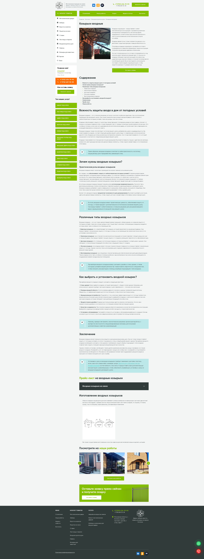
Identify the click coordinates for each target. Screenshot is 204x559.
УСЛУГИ (90, 510)
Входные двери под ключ (66, 145)
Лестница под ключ (64, 111)
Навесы (61, 48)
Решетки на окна (64, 31)
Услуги (114, 13)
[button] (80, 463)
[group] (95, 43)
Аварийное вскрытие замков (97, 514)
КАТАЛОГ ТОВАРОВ (66, 13)
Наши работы (101, 13)
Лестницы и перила (65, 39)
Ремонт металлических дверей (96, 519)
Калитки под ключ (63, 152)
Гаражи (61, 56)
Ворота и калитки (65, 27)
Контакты (142, 13)
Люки (60, 60)
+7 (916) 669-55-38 (121, 6)
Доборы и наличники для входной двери (96, 524)
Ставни (61, 35)
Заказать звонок (140, 4)
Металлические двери (66, 18)
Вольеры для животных (66, 52)
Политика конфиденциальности (65, 552)
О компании (86, 13)
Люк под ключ (62, 158)
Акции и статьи (127, 13)
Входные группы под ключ (64, 138)
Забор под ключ (63, 105)
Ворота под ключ (63, 124)
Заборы (61, 22)
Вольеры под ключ (64, 178)
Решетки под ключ (63, 171)
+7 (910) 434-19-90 (122, 4)
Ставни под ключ (63, 165)
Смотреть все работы (114, 478)
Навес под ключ (63, 118)
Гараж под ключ (63, 131)
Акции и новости (57, 522)
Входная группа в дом (66, 44)
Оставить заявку (130, 70)
